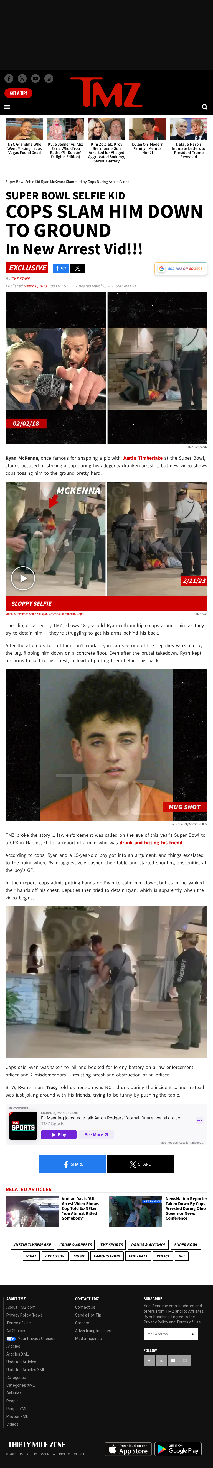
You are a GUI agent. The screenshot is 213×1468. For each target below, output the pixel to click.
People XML (16, 1408)
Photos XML (17, 1416)
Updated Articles (21, 1362)
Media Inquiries (88, 1338)
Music (79, 1256)
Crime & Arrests (75, 1244)
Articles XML (17, 1354)
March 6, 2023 (35, 285)
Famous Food (106, 1256)
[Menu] (8, 107)
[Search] (205, 107)
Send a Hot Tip (88, 1315)
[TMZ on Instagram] (48, 78)
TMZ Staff (20, 278)
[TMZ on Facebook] (8, 78)
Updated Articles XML (25, 1369)
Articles (13, 1346)
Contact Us (85, 1307)
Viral (31, 1256)
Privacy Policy (156, 1322)
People (12, 1401)
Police (163, 1256)
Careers (82, 1323)
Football (138, 1256)
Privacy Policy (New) (24, 1315)
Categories (16, 1377)
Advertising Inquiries (93, 1330)
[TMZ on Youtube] (35, 78)
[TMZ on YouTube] (173, 1360)
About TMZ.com (21, 1307)
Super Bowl (186, 1244)
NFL (181, 1256)
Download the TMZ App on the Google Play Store (178, 1449)
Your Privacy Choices (36, 1338)
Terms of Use (18, 1323)
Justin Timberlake (32, 1244)
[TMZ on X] (22, 78)
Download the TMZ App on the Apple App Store (128, 1449)
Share (76, 1164)
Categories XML (20, 1385)
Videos (12, 1424)
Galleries (14, 1393)
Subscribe (192, 1334)
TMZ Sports (111, 1244)
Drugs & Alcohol (148, 1244)
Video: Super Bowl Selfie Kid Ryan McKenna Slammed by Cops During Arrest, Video (46, 614)
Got (18, 93)
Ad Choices (16, 1330)
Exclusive (55, 1256)
